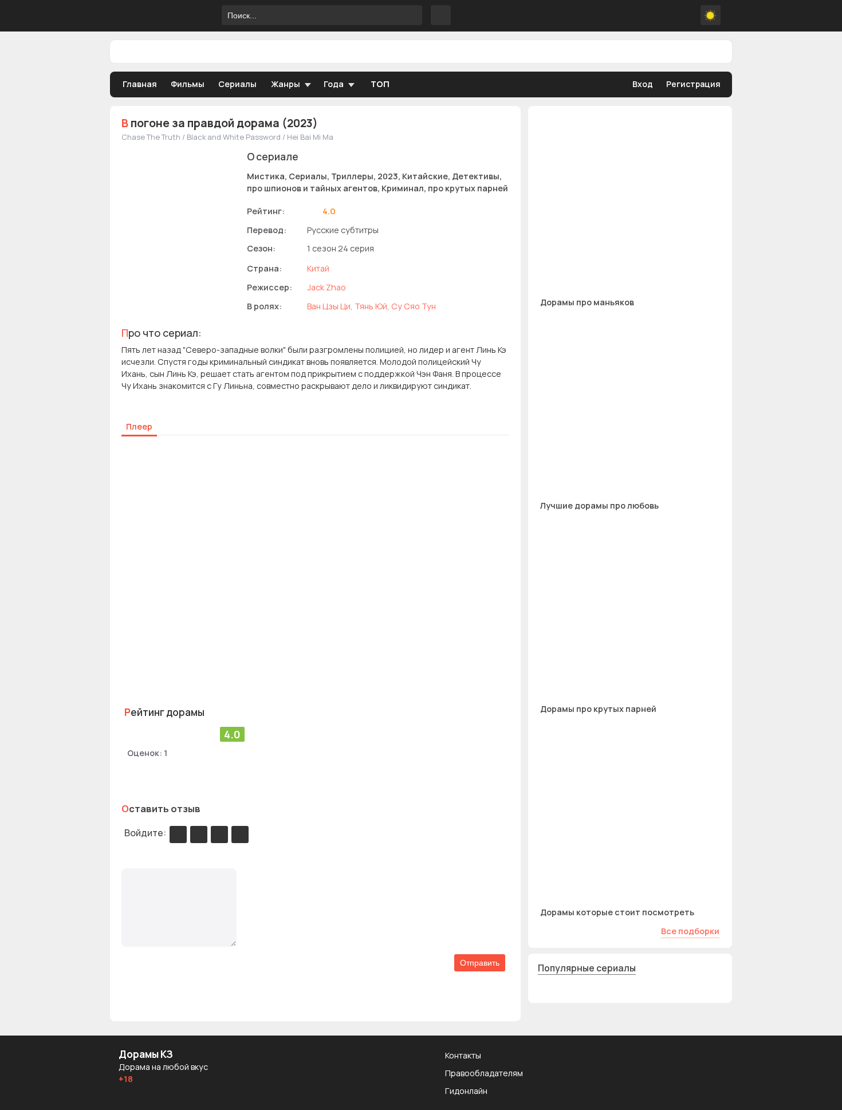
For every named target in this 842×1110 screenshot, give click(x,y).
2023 (387, 176)
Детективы (475, 176)
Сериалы (237, 83)
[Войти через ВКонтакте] (198, 834)
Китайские (425, 176)
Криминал (402, 188)
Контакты (463, 1055)
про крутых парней (468, 188)
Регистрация (693, 83)
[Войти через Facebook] (240, 834)
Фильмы (187, 83)
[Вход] (178, 834)
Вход (642, 83)
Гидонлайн (466, 1090)
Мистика (266, 176)
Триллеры (352, 176)
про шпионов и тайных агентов (312, 188)
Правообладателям (484, 1073)
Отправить (479, 962)
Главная (140, 83)
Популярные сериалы (587, 968)
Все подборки (690, 931)
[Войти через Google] (219, 834)
